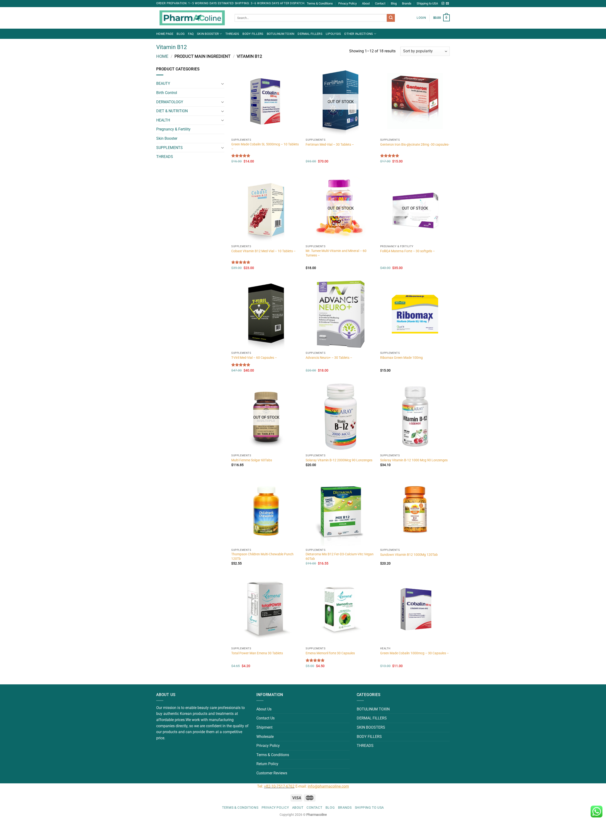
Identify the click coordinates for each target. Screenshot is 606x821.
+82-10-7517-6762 (279, 786)
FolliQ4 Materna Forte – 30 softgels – (407, 251)
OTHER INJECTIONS (358, 34)
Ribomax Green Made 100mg (401, 358)
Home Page (164, 34)
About (366, 3)
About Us (264, 709)
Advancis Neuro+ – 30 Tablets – (329, 358)
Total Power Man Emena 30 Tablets (257, 653)
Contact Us (265, 718)
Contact (380, 3)
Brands (406, 3)
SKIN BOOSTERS (371, 727)
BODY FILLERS (252, 34)
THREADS (232, 34)
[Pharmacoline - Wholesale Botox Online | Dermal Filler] (191, 18)
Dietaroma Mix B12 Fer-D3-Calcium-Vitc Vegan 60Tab (340, 556)
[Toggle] (222, 83)
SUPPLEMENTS (169, 147)
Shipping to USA (427, 3)
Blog (394, 3)
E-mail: (322, 786)
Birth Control (166, 92)
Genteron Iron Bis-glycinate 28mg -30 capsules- (414, 145)
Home (162, 56)
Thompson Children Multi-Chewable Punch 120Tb (262, 556)
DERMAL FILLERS (310, 34)
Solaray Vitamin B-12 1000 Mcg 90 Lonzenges (414, 460)
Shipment (264, 727)
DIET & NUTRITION (172, 111)
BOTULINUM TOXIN (280, 34)
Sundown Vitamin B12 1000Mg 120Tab (409, 555)
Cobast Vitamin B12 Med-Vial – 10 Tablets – (263, 251)
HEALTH (163, 120)
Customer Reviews (271, 773)
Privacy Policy (347, 3)
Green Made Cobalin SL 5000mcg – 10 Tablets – (265, 146)
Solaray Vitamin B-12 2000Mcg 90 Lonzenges (339, 460)
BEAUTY (163, 83)
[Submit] (391, 18)
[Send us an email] (447, 3)
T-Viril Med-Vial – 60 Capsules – (254, 358)
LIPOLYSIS (333, 34)
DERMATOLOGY (169, 102)
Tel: (260, 786)
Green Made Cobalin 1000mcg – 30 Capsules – (414, 653)
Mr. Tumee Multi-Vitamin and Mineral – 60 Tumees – (336, 253)
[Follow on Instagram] (442, 3)
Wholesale (265, 736)
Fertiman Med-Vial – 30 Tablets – (330, 145)
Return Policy (267, 764)
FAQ (191, 34)
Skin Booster (208, 34)
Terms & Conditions (320, 3)
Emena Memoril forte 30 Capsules (330, 653)
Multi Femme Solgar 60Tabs (251, 460)
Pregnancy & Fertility (173, 129)
